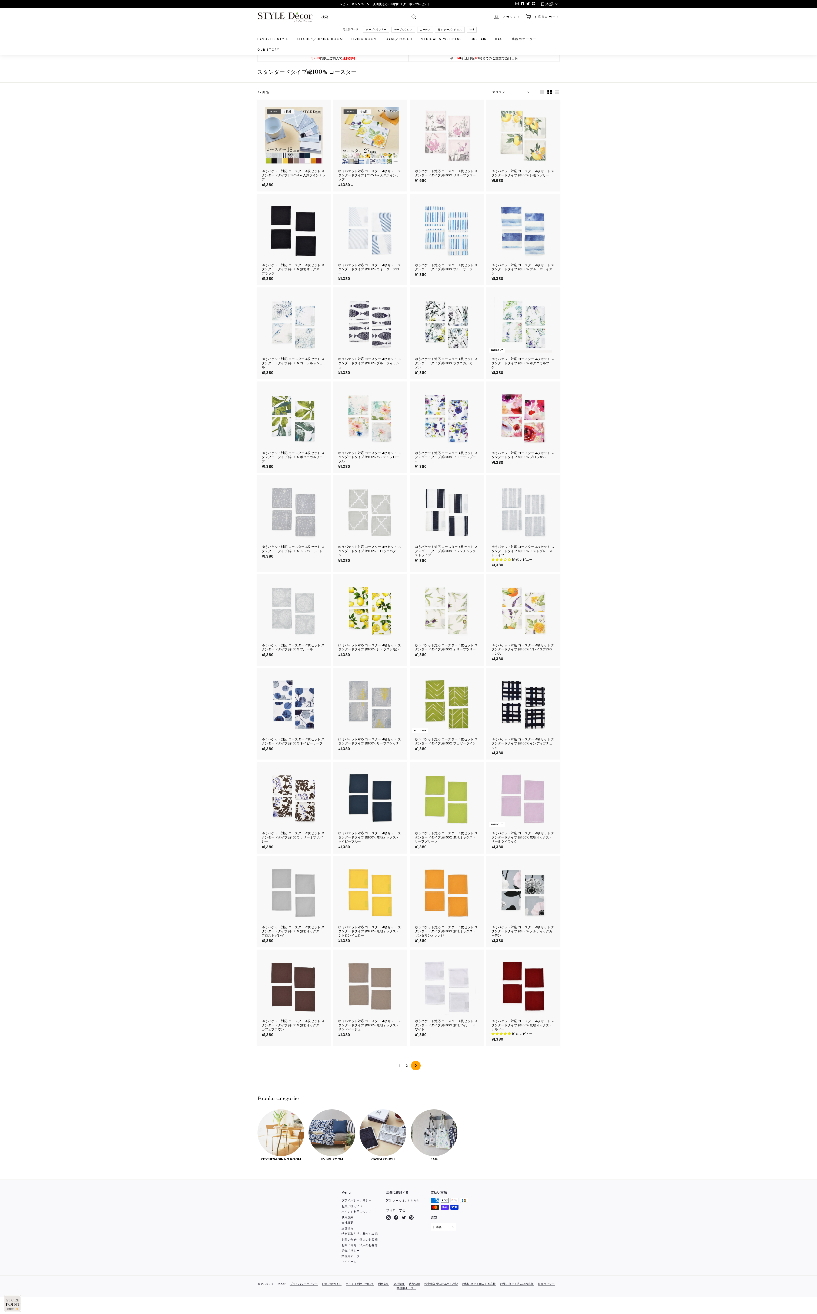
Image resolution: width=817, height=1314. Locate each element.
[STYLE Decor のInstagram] (388, 1217)
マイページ (349, 1262)
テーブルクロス (403, 29)
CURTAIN (478, 39)
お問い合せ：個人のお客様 (359, 1239)
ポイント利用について (356, 1212)
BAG (499, 39)
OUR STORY (268, 49)
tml (472, 29)
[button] (501, 559)
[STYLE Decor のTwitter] (403, 1217)
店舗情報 (347, 1228)
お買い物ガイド (352, 1206)
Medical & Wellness (441, 39)
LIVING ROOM (364, 39)
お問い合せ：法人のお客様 (359, 1245)
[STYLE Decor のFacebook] (396, 1217)
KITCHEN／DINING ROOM (320, 39)
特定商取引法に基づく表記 (359, 1234)
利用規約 (347, 1217)
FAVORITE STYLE (273, 39)
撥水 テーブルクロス (450, 29)
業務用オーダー (524, 39)
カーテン (425, 29)
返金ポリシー (350, 1250)
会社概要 (347, 1223)
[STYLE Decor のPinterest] (411, 1217)
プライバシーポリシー (356, 1200)
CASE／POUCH (399, 39)
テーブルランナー (376, 29)
